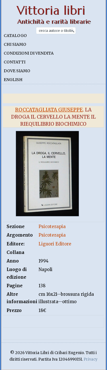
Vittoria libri (51, 10)
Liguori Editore (55, 244)
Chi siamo (15, 44)
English (13, 79)
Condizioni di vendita (29, 53)
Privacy (91, 359)
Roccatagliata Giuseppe (49, 110)
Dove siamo (17, 70)
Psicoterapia (52, 226)
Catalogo (15, 35)
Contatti (14, 62)
